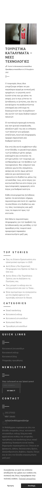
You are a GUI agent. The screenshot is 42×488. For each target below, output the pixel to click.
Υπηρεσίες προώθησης (12, 360)
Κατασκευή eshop (14, 314)
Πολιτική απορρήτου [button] (27, 479)
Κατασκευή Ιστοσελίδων (13, 348)
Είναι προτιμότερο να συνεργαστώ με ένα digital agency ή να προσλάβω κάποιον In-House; (21, 295)
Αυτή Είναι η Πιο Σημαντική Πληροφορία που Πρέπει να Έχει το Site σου (21, 269)
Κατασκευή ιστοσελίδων (23, 66)
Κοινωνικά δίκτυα (14, 322)
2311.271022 (10, 412)
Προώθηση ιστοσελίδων (13, 69)
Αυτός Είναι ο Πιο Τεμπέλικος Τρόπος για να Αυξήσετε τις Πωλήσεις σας (19, 278)
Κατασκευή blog (9, 356)
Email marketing (13, 310)
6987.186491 (10, 416)
